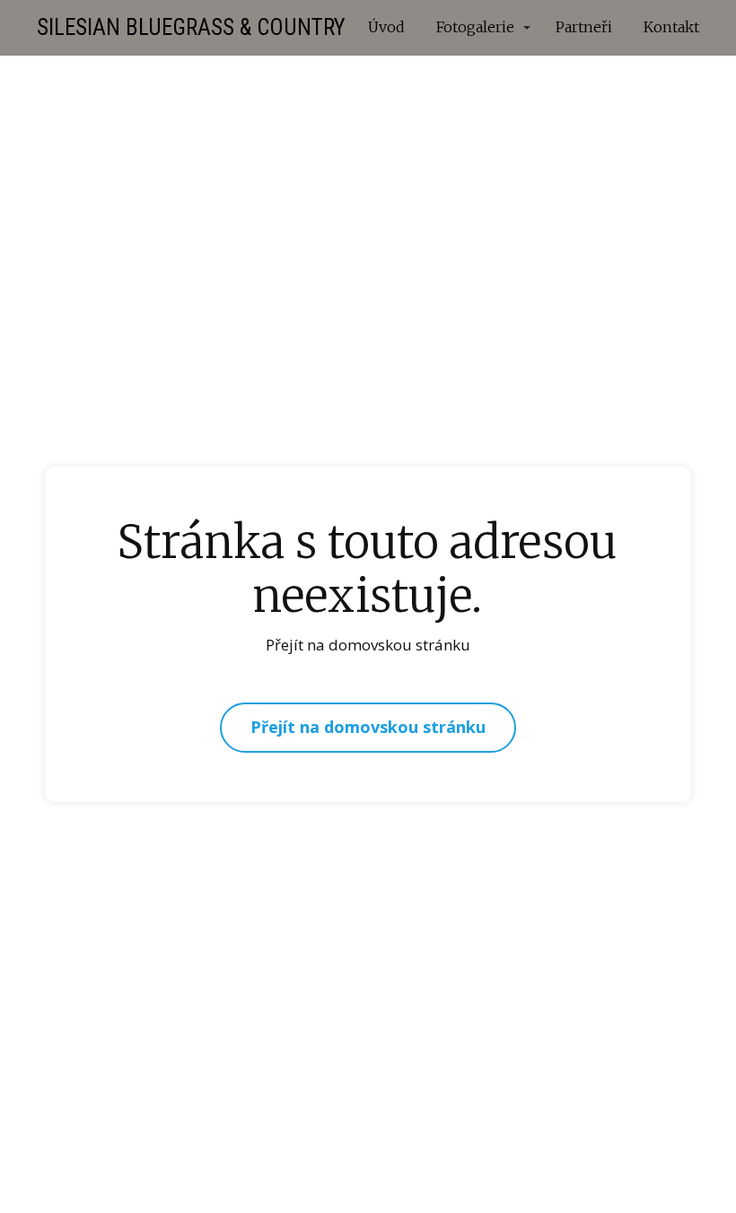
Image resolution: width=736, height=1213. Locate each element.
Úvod (386, 27)
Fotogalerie (475, 27)
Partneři (584, 27)
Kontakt (671, 27)
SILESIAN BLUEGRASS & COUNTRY (191, 27)
